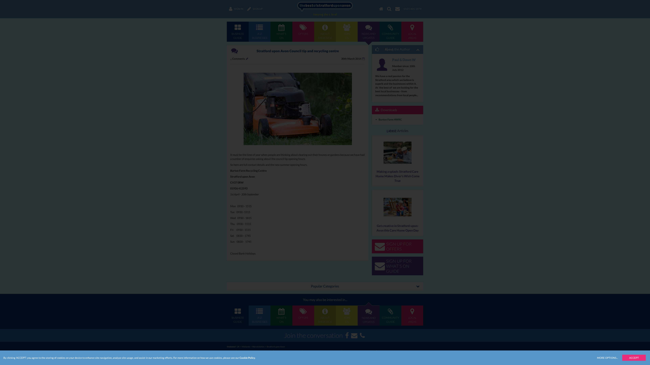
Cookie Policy (247, 357)
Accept (634, 357)
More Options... (607, 357)
